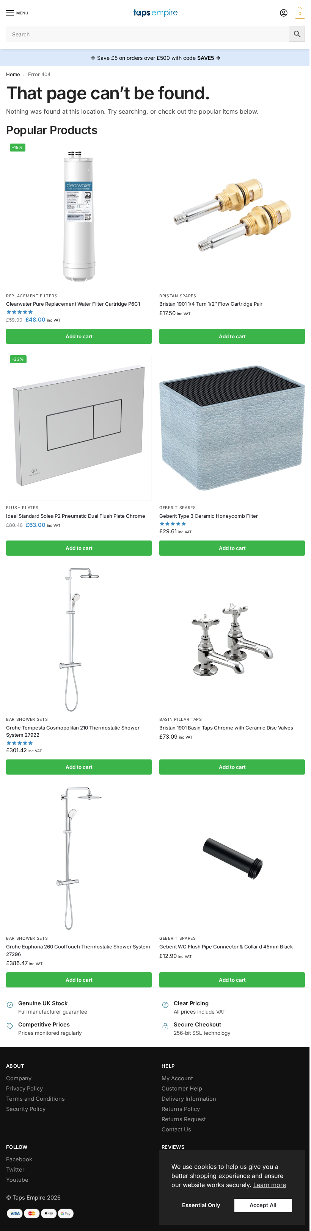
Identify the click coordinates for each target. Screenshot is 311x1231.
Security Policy (26, 1109)
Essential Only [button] (201, 1205)
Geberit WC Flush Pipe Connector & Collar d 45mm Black (226, 947)
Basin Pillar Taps (180, 719)
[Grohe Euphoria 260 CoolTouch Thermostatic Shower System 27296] (79, 858)
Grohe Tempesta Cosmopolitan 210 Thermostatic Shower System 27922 (73, 731)
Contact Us (176, 1129)
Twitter (15, 1169)
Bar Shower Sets (27, 719)
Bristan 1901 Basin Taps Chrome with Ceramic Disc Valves (226, 728)
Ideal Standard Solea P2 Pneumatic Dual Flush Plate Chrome (75, 516)
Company (18, 1078)
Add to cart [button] (79, 336)
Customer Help (182, 1088)
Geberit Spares (177, 507)
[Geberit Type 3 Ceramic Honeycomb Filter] (232, 428)
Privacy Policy (24, 1088)
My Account (177, 1078)
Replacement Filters (31, 296)
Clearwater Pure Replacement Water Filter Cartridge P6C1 (73, 304)
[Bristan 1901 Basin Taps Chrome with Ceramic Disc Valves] (232, 639)
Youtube (17, 1179)
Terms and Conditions (35, 1098)
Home (13, 74)
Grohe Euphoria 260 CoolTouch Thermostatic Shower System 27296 (78, 950)
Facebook (19, 1159)
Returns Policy (181, 1109)
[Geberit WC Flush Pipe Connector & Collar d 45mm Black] (232, 858)
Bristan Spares (177, 296)
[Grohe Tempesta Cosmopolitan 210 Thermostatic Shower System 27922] (79, 639)
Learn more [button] (269, 1185)
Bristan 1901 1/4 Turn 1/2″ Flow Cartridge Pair (210, 304)
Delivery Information (189, 1098)
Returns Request (184, 1119)
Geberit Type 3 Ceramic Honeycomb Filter (208, 516)
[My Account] (283, 13)
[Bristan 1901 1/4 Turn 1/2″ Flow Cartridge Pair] (232, 216)
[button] (299, 13)
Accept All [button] (263, 1205)
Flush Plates (22, 507)
